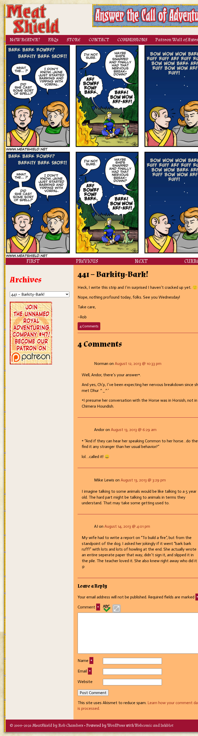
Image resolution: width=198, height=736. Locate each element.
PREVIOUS (87, 261)
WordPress (116, 725)
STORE (73, 40)
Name (85, 660)
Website (85, 681)
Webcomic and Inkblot (154, 725)
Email (84, 671)
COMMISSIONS (132, 40)
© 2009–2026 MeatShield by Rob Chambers (46, 725)
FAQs (53, 40)
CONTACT (99, 40)
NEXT (141, 261)
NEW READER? (25, 40)
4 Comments (90, 327)
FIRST (32, 261)
